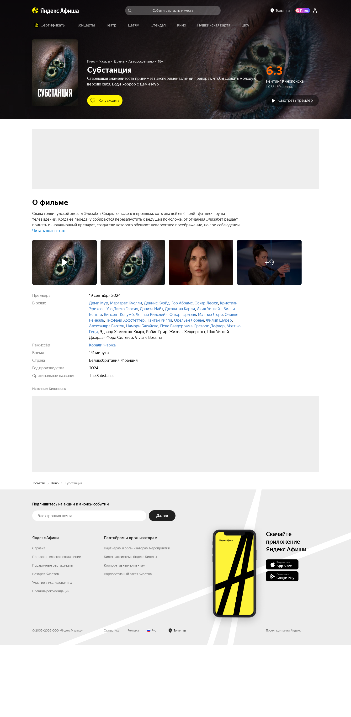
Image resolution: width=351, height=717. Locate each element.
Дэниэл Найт (151, 309)
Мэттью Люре (210, 314)
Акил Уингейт (209, 309)
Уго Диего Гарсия (122, 309)
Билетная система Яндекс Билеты (130, 629)
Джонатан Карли (180, 309)
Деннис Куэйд (157, 303)
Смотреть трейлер (295, 100)
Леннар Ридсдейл (152, 314)
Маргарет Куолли (126, 303)
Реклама (133, 703)
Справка (38, 620)
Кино (54, 555)
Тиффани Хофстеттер (125, 320)
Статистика (111, 703)
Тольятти (38, 555)
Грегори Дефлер (209, 326)
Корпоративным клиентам (124, 638)
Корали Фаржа (102, 345)
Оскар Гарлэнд (183, 314)
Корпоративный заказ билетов (128, 646)
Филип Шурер (219, 320)
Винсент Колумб (119, 314)
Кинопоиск (57, 389)
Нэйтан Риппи (159, 320)
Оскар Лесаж (206, 303)
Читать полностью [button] (48, 230)
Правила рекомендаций (50, 663)
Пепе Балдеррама (176, 326)
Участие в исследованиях (52, 655)
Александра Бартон (106, 326)
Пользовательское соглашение (56, 629)
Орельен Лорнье (189, 320)
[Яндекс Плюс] (302, 10)
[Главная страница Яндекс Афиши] (35, 10)
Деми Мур (98, 303)
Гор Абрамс (182, 303)
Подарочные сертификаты (53, 638)
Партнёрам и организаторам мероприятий (137, 620)
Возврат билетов (45, 646)
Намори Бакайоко (142, 326)
